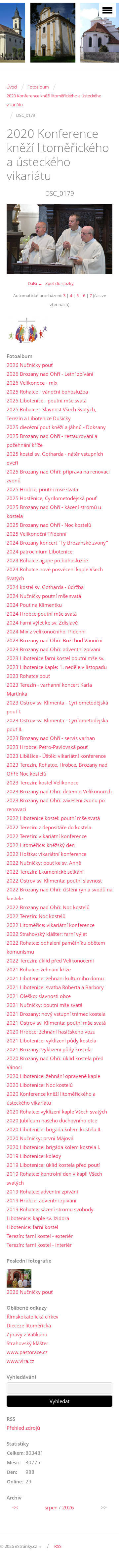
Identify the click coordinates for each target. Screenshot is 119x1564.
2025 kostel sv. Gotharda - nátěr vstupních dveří (55, 458)
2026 (68, 1507)
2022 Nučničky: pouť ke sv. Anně (44, 862)
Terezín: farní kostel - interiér (39, 1245)
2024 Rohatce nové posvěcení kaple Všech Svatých (55, 573)
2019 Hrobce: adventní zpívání (41, 1200)
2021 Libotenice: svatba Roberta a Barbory (55, 987)
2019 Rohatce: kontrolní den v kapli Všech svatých (54, 1178)
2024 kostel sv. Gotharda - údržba (45, 587)
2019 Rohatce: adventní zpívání (42, 1191)
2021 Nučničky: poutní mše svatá (44, 1005)
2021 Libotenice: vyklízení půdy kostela (51, 1040)
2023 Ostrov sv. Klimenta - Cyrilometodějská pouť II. (57, 724)
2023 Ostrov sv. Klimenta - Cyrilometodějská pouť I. (57, 707)
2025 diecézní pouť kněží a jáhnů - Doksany (56, 427)
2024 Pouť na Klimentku (34, 605)
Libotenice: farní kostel (32, 1227)
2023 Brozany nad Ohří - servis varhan (51, 738)
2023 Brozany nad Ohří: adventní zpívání (53, 649)
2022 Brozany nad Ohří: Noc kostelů (48, 907)
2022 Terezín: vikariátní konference (47, 836)
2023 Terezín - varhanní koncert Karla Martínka (49, 689)
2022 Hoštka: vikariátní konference (46, 854)
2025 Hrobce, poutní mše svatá (42, 489)
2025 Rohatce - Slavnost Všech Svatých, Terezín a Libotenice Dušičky (51, 414)
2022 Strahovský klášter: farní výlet (47, 934)
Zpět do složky (59, 283)
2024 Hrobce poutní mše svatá (42, 613)
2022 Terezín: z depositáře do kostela (49, 827)
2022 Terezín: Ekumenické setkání (45, 871)
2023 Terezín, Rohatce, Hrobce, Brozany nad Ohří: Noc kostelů (57, 769)
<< (15, 1507)
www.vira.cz (20, 1361)
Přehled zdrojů (23, 1427)
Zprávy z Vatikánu (27, 1334)
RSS (57, 1546)
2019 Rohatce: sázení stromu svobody (50, 1209)
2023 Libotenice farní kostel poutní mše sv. (55, 658)
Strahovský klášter (27, 1343)
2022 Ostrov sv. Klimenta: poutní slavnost (54, 880)
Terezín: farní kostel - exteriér (40, 1236)
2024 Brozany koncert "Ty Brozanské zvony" (57, 542)
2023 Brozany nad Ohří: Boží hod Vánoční (54, 640)
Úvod (12, 87)
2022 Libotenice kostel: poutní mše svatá (53, 818)
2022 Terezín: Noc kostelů (36, 916)
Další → (35, 283)
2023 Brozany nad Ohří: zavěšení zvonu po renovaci (56, 804)
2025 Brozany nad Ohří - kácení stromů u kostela (54, 511)
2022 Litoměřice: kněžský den (41, 845)
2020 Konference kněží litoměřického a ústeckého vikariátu (54, 100)
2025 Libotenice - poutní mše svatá (47, 400)
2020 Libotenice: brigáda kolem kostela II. (54, 1129)
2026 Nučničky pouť (30, 365)
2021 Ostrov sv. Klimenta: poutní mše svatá (56, 1022)
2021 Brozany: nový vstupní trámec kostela (56, 1014)
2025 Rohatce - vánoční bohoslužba (47, 391)
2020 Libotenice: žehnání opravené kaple (53, 1076)
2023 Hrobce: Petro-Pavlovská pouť (47, 747)
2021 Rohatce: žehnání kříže (39, 969)
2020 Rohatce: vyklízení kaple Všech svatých (57, 1111)
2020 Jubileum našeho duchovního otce (52, 1120)
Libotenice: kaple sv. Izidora (38, 1218)
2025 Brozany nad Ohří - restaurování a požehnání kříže (52, 440)
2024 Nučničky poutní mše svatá (44, 596)
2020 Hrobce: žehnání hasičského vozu (51, 1031)
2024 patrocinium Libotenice (39, 551)
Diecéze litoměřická (29, 1325)
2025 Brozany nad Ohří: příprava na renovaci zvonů (58, 476)
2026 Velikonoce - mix (32, 382)
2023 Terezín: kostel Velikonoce (42, 782)
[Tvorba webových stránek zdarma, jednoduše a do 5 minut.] (40, 1547)
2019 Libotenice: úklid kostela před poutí (53, 1165)
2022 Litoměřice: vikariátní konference (51, 925)
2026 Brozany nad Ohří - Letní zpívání (50, 374)
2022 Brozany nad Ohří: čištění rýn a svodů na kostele (59, 894)
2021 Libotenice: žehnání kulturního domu (55, 978)
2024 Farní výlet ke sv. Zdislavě (42, 622)
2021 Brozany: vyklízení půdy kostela (49, 1049)
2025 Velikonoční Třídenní (36, 533)
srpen (51, 1507)
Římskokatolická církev (33, 1316)
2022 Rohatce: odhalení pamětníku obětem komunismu (56, 947)
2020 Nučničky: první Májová (40, 1138)
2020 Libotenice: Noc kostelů (40, 1085)
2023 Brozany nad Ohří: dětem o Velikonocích (59, 791)
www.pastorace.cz (27, 1352)
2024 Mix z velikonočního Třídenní (46, 631)
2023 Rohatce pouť (28, 676)
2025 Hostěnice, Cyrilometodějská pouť (52, 498)
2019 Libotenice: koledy (34, 1156)
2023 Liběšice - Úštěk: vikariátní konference (56, 756)
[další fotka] (101, 239)
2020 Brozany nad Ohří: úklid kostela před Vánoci (55, 1062)
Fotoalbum (38, 87)
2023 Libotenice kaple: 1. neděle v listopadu (57, 667)
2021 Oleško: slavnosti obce (39, 996)
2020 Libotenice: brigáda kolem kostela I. (53, 1147)
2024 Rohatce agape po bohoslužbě (47, 560)
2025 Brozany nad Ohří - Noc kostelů (49, 525)
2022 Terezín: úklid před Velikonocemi (50, 960)
